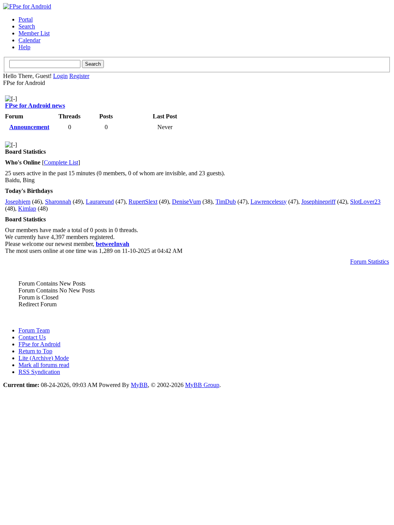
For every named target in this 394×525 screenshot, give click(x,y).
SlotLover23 (365, 201)
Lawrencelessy (268, 201)
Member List (34, 33)
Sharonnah (58, 201)
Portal (25, 19)
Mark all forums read (43, 365)
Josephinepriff (318, 201)
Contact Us (32, 337)
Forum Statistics (369, 261)
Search (26, 26)
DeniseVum (186, 201)
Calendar (29, 40)
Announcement (29, 127)
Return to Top (35, 351)
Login (60, 76)
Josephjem (17, 201)
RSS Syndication (39, 372)
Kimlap (27, 208)
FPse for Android (39, 344)
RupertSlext (143, 201)
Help (24, 47)
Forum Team (34, 330)
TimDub (225, 201)
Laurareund (100, 201)
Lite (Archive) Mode (43, 358)
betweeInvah (112, 244)
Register (79, 76)
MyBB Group (202, 385)
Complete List (61, 162)
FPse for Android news (35, 105)
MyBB (139, 385)
